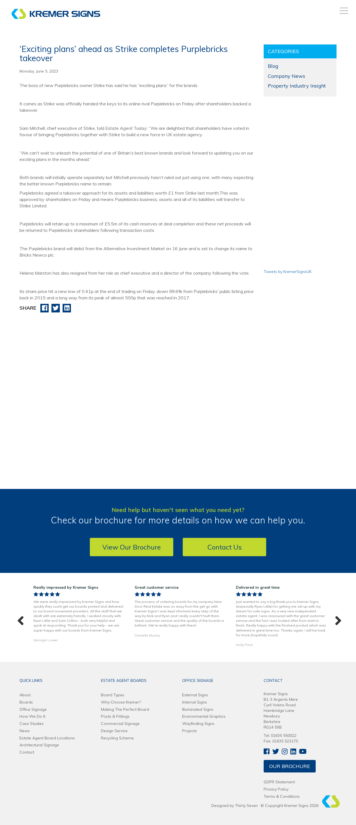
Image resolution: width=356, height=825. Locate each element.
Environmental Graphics (204, 716)
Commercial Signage (120, 723)
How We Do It (32, 716)
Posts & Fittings (115, 716)
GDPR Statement (279, 781)
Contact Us (224, 547)
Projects (189, 730)
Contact (26, 752)
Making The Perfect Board (125, 709)
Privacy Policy (276, 789)
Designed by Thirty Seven (234, 805)
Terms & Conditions (282, 796)
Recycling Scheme (117, 737)
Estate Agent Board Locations (47, 737)
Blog (273, 66)
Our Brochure (289, 766)
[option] (78, 615)
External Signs (195, 694)
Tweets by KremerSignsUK (288, 271)
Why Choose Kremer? (121, 702)
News (24, 730)
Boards (26, 702)
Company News (286, 76)
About (25, 694)
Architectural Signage (39, 744)
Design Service (114, 730)
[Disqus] (137, 387)
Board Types (112, 694)
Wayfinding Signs (198, 723)
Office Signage (33, 709)
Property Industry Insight (297, 86)
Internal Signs (194, 702)
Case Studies (31, 723)
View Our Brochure (131, 547)
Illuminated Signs (197, 709)
